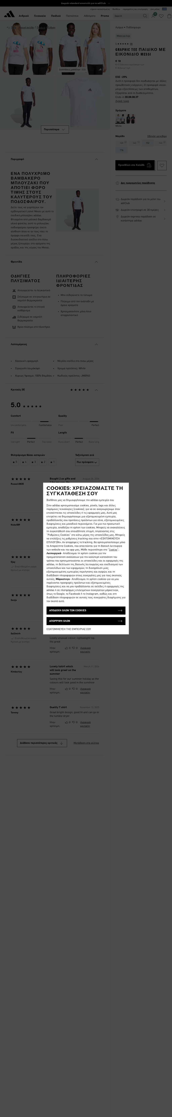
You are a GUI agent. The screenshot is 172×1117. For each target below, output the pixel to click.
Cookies (113, 550)
